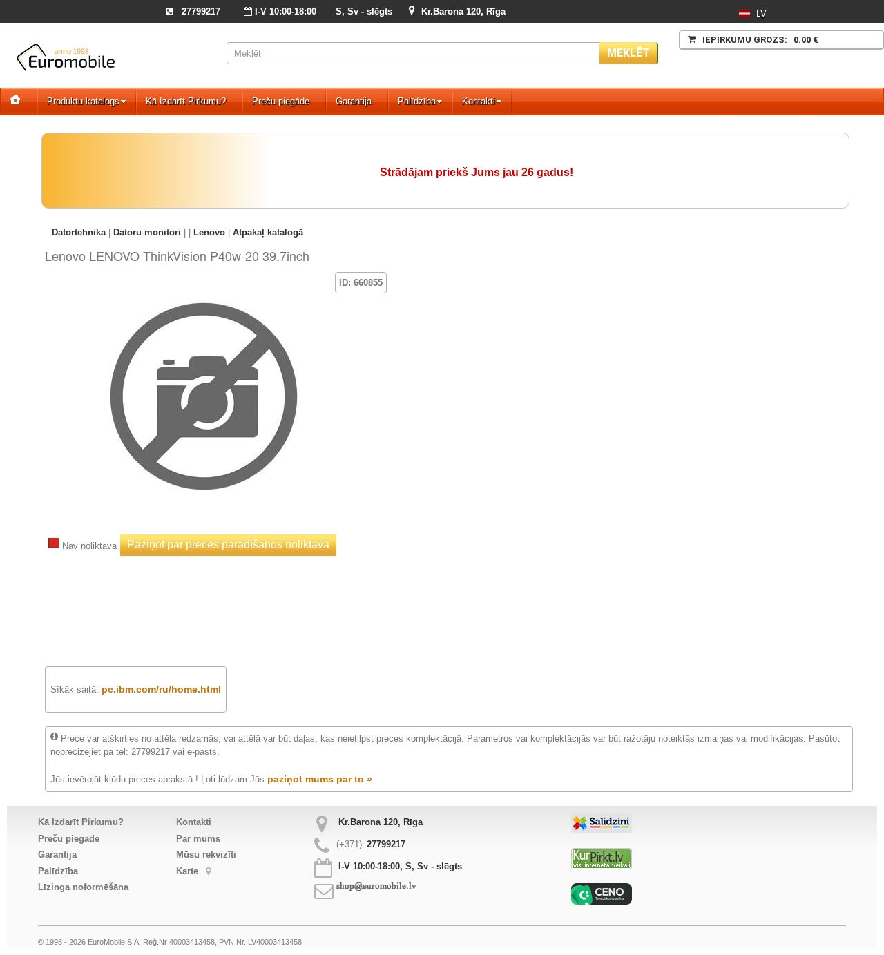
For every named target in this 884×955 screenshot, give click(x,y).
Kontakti (478, 101)
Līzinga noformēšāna (83, 887)
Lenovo (209, 232)
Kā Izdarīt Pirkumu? (186, 101)
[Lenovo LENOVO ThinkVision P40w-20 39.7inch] (203, 292)
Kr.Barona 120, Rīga (463, 11)
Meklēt (628, 52)
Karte (188, 871)
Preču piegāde (280, 101)
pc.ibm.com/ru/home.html (161, 689)
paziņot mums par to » (319, 778)
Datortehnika (79, 232)
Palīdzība (417, 101)
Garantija (354, 101)
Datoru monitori (147, 232)
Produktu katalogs (83, 101)
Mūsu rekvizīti (206, 854)
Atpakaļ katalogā (268, 232)
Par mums (198, 838)
